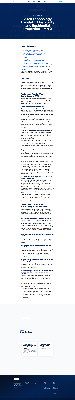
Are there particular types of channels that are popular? (36, 63)
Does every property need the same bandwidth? (34, 53)
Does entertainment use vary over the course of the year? (37, 61)
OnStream (26, 383)
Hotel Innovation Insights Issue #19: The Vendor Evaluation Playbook (29, 346)
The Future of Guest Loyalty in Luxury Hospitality (44, 346)
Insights (34, 15)
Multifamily (54, 394)
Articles (45, 382)
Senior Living (54, 393)
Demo (61, 1)
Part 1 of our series (26, 69)
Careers (54, 382)
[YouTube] (16, 388)
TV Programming (27, 382)
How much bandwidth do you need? (32, 51)
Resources (33, 1)
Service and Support (55, 388)
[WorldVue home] (13, 1)
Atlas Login (44, 1)
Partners (54, 383)
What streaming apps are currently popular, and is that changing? (38, 64)
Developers (54, 387)
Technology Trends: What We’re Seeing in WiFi (33, 50)
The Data (25, 48)
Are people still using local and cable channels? (34, 60)
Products (28, 1)
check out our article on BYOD (27, 199)
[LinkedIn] (15, 388)
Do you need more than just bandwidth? (33, 54)
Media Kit (45, 387)
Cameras (36, 383)
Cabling (35, 382)
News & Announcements (47, 388)
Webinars (45, 383)
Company (39, 1)
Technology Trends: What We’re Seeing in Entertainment (35, 59)
